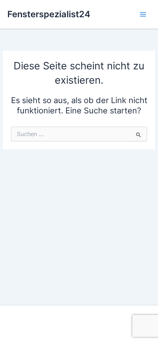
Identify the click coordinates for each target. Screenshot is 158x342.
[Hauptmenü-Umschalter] (143, 14)
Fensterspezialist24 (48, 14)
